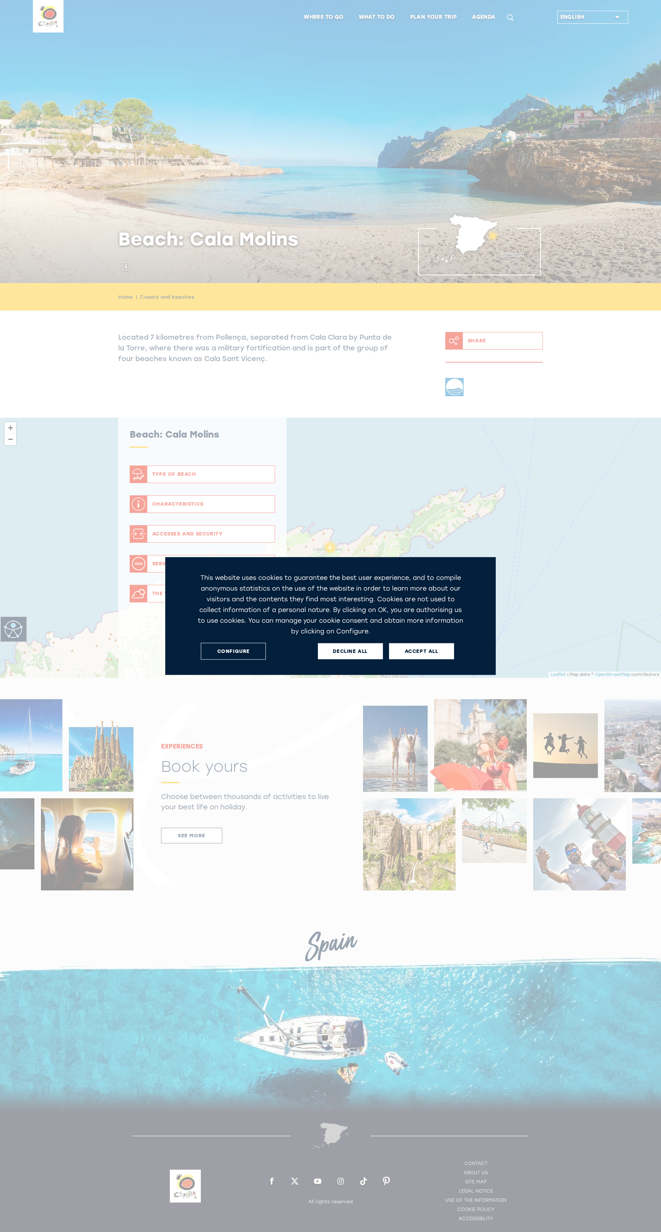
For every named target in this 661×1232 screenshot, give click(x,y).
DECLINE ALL (350, 651)
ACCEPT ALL (421, 651)
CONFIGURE (233, 651)
